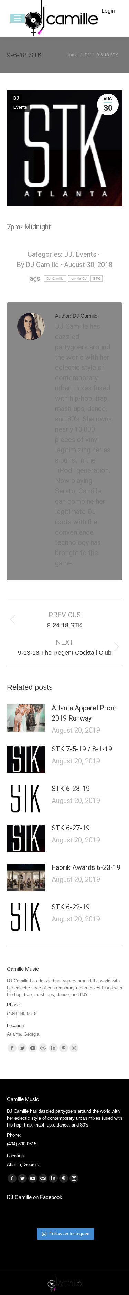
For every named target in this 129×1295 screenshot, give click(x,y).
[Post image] (26, 718)
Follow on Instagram (69, 1233)
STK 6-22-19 (71, 907)
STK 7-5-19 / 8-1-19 (82, 749)
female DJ (78, 278)
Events (20, 107)
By (38, 264)
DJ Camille (55, 278)
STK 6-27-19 (71, 828)
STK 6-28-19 (71, 788)
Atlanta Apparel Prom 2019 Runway (84, 713)
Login (108, 11)
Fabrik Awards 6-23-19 (86, 867)
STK (96, 278)
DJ (16, 98)
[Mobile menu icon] (17, 18)
